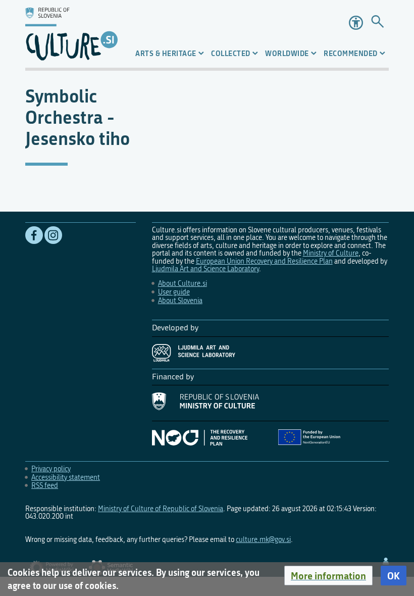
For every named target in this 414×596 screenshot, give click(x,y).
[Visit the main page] (71, 34)
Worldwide (287, 53)
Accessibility (356, 23)
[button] (328, 576)
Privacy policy (51, 469)
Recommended (351, 53)
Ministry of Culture (330, 253)
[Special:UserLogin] (386, 561)
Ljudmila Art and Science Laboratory (205, 269)
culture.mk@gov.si (263, 539)
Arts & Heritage (165, 53)
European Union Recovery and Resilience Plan (264, 261)
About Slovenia (180, 300)
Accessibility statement (65, 477)
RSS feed (44, 485)
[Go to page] (377, 22)
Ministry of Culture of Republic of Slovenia (160, 509)
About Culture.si (182, 283)
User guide (174, 292)
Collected (230, 53)
